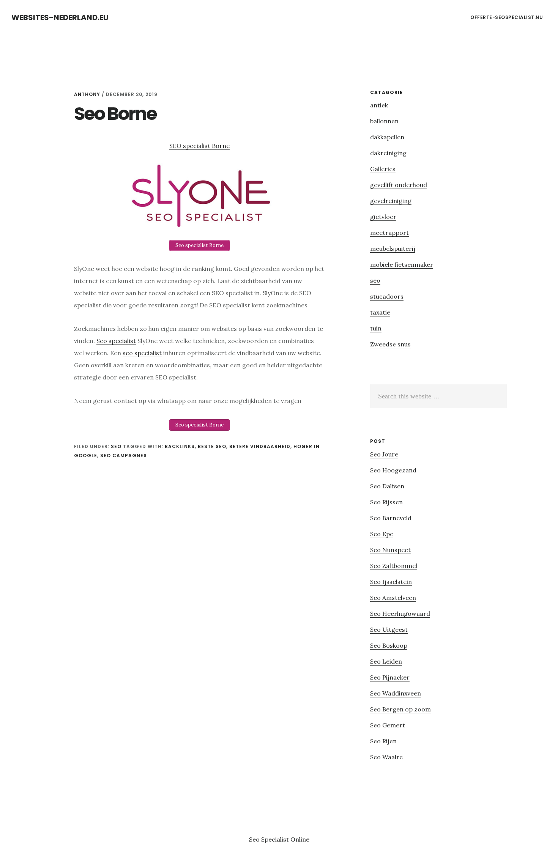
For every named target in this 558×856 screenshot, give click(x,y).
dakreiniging (388, 153)
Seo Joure (384, 454)
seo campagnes (123, 455)
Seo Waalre (386, 757)
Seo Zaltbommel (393, 566)
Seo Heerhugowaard (400, 613)
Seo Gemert (387, 725)
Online (299, 839)
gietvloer (383, 216)
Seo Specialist (269, 839)
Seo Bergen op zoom (400, 709)
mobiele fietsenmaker (401, 264)
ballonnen (384, 121)
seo (116, 446)
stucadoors (387, 296)
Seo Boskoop (388, 645)
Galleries (383, 169)
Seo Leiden (386, 661)
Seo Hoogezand (393, 470)
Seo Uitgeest (389, 629)
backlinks (180, 446)
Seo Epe (381, 534)
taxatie (380, 312)
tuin (375, 328)
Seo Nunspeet (390, 550)
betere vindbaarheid (259, 446)
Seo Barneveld (390, 518)
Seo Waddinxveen (395, 693)
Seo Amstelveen (393, 597)
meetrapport (389, 232)
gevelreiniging (390, 201)
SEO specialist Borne (199, 145)
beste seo (212, 446)
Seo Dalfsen (387, 486)
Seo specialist (116, 341)
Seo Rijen (383, 741)
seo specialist (142, 353)
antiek (379, 105)
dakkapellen (387, 137)
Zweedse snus (390, 344)
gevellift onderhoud (398, 185)
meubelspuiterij (392, 248)
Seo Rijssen (386, 502)
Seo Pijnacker (390, 677)
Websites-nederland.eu (60, 17)
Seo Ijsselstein (391, 581)
